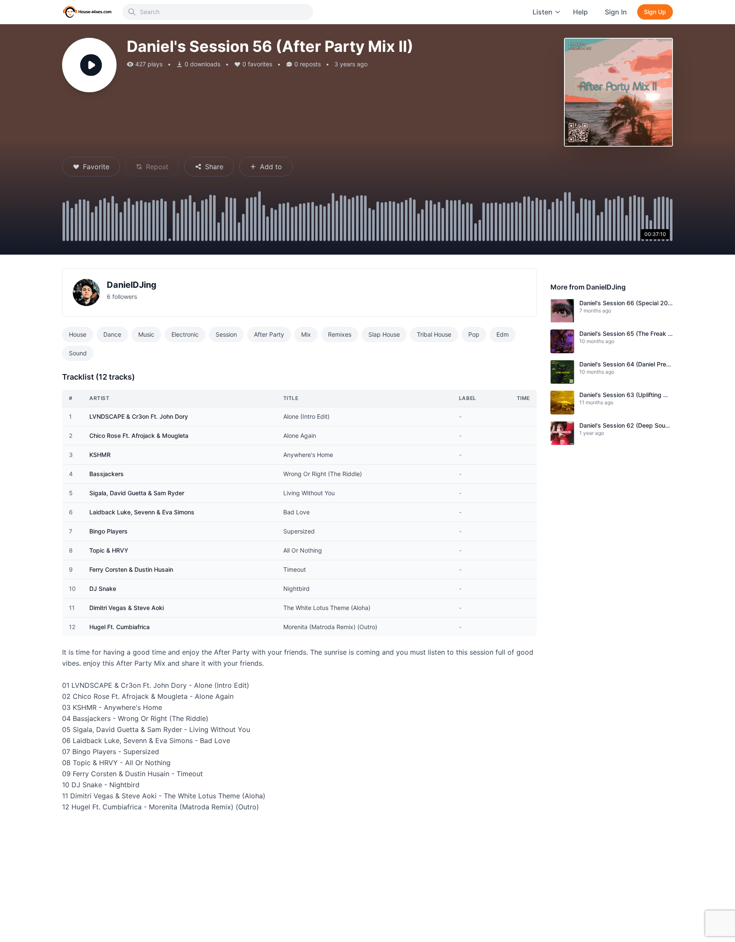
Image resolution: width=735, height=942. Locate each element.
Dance (112, 334)
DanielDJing (132, 285)
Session (226, 334)
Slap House (384, 334)
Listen (543, 12)
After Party (269, 334)
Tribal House (434, 334)
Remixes (339, 334)
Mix (306, 334)
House (77, 334)
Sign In (616, 12)
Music (146, 334)
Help (580, 12)
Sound (78, 353)
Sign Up (655, 11)
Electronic (185, 334)
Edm (502, 334)
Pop (473, 334)
